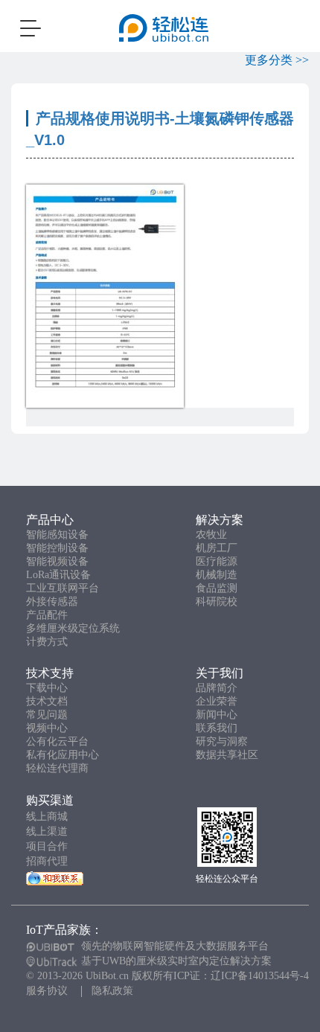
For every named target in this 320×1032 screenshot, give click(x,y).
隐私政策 (112, 990)
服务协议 (47, 990)
